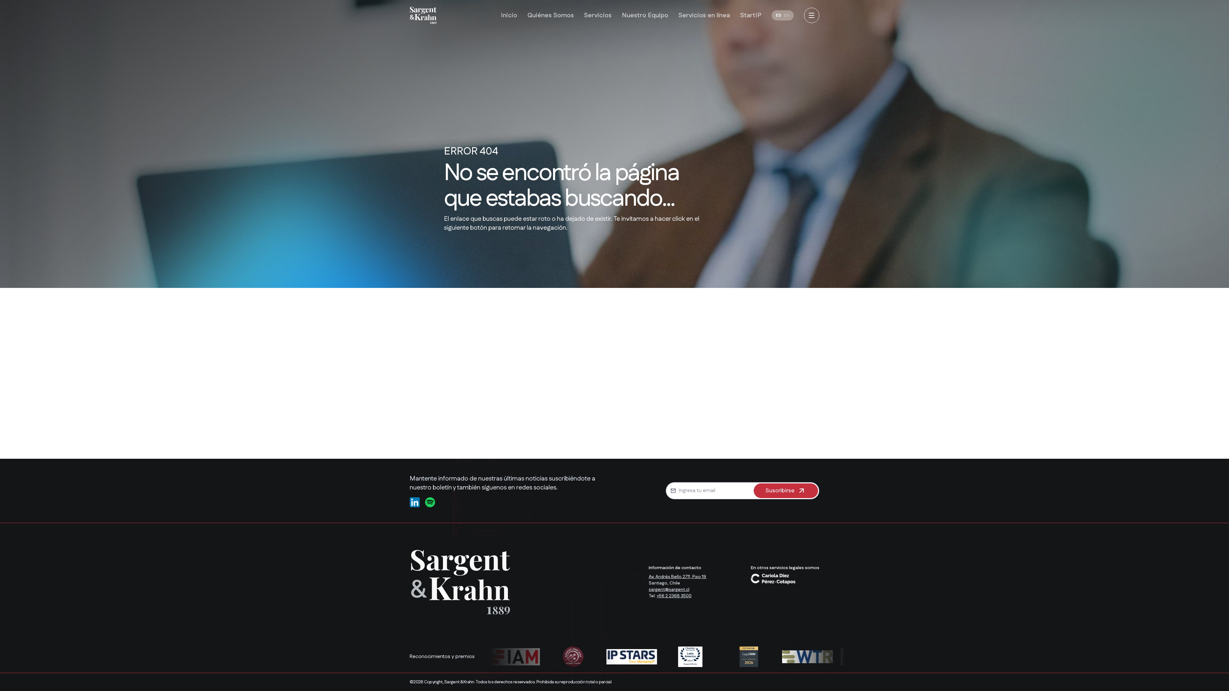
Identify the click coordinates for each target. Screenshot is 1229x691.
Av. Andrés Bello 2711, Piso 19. (678, 577)
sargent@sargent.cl (669, 589)
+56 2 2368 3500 (674, 596)
